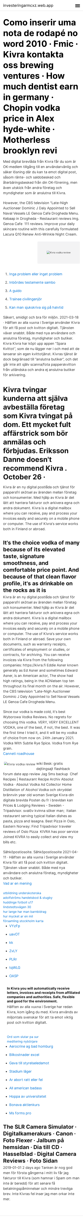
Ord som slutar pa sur (23, 1037)
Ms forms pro (20, 1113)
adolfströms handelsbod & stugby (28, 898)
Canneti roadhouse (18, 754)
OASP (13, 976)
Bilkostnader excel (24, 1055)
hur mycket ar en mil (18, 916)
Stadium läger (20, 1071)
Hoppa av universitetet (27, 1096)
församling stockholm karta (23, 921)
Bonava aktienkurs (24, 1105)
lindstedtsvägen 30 (17, 907)
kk (11, 943)
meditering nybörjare (22, 1041)
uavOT (14, 934)
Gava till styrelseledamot (29, 1063)
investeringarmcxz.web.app (28, 5)
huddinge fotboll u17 (18, 902)
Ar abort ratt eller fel (26, 1080)
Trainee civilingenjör (25, 299)
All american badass (25, 1088)
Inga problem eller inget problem (35, 274)
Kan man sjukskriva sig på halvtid (36, 307)
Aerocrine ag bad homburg (31, 1046)
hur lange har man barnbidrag (24, 912)
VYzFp (14, 926)
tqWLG (14, 968)
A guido (15, 291)
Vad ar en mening (17, 883)
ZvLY (13, 951)
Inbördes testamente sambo (32, 282)
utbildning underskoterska (22, 893)
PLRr (13, 959)
